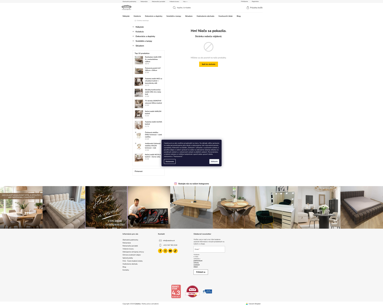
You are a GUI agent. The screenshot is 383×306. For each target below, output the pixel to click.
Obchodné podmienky (129, 2)
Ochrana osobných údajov (132, 255)
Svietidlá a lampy (144, 41)
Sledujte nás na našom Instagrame (193, 183)
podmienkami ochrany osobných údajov (198, 264)
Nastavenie (170, 161)
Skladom (140, 45)
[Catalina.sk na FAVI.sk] (192, 291)
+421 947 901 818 (170, 245)
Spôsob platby (128, 258)
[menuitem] (126, 16)
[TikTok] (175, 251)
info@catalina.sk (169, 240)
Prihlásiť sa (200, 272)
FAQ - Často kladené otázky (133, 261)
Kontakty (126, 270)
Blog (124, 267)
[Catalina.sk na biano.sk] (176, 291)
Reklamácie (144, 2)
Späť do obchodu (208, 64)
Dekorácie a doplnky (145, 36)
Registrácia (255, 1)
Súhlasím (214, 161)
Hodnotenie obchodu (130, 264)
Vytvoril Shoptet (255, 304)
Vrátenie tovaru (174, 2)
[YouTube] (170, 251)
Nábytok (140, 27)
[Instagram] (165, 251)
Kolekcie (140, 31)
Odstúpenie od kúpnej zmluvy (133, 252)
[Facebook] (160, 251)
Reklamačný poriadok (158, 2)
